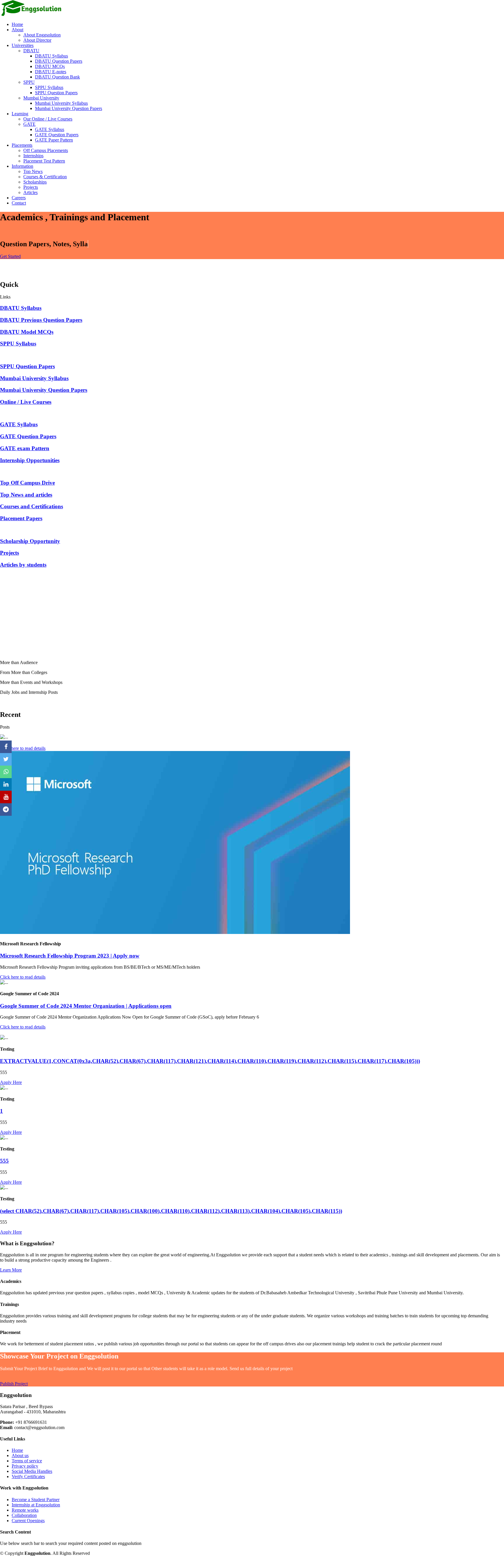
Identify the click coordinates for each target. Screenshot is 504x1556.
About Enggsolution (42, 34)
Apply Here (11, 1082)
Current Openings (28, 1520)
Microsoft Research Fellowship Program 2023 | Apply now (69, 956)
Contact (19, 202)
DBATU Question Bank (57, 76)
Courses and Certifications (31, 506)
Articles (30, 192)
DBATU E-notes (50, 71)
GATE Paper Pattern (54, 139)
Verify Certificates (28, 1476)
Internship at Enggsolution (36, 1504)
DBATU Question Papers (58, 61)
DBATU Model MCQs (26, 332)
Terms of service (27, 1460)
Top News (33, 171)
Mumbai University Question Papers (68, 108)
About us (20, 1455)
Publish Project (14, 1383)
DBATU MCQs (50, 66)
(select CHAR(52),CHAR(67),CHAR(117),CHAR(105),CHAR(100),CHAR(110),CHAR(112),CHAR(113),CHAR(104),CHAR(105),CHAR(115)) (171, 1211)
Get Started (10, 256)
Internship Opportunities (30, 460)
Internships (33, 155)
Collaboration (24, 1515)
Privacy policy (25, 1466)
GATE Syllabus (49, 129)
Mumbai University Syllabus (61, 103)
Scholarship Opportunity (30, 541)
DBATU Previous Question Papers (41, 320)
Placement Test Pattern (44, 160)
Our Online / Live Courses (47, 118)
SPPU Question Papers (56, 92)
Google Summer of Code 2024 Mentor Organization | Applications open (86, 1006)
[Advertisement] (175, 614)
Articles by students (23, 565)
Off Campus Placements (45, 150)
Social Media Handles (32, 1471)
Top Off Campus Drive (27, 483)
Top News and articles (26, 495)
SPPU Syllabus (49, 87)
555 (4, 1161)
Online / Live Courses (25, 402)
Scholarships (35, 181)
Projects (30, 187)
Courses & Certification (45, 176)
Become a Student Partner (36, 1499)
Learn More (11, 1269)
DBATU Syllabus (51, 55)
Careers (19, 197)
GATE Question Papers (56, 134)
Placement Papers (21, 518)
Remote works (25, 1510)
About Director (37, 40)
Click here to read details (23, 748)
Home (17, 24)
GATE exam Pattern (24, 448)
